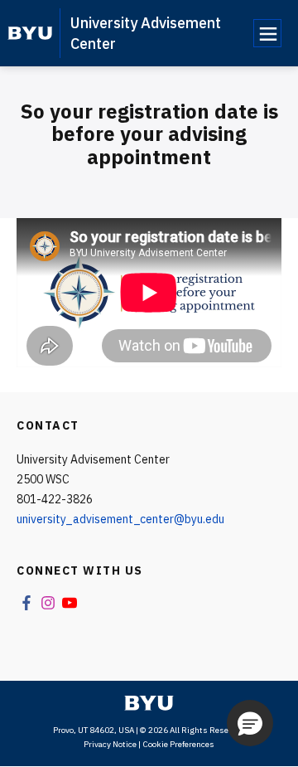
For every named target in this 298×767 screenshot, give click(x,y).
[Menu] (267, 33)
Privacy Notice (110, 744)
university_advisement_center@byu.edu (120, 519)
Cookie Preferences (178, 744)
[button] (250, 723)
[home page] (30, 33)
